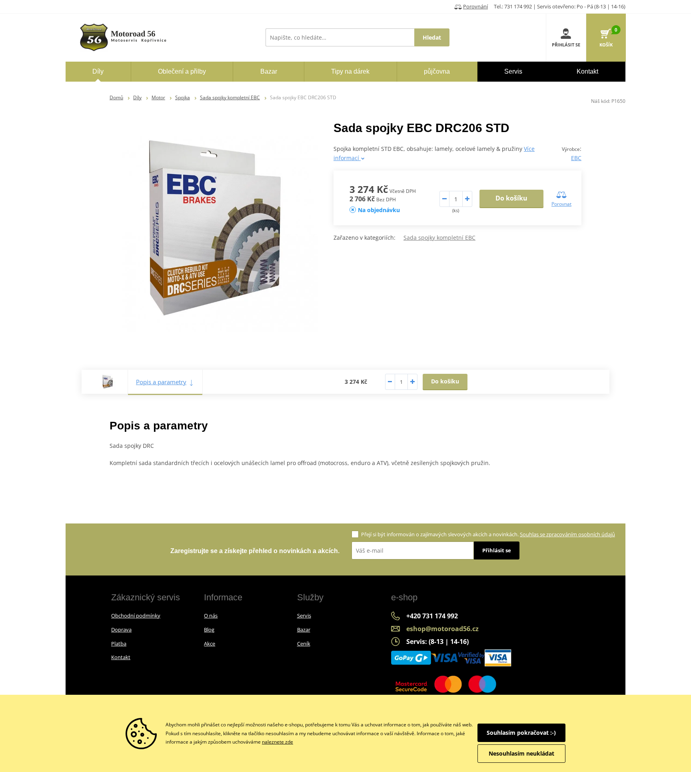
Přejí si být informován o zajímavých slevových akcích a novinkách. (488, 534)
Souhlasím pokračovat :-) (521, 732)
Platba (118, 643)
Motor (158, 97)
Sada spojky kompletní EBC (230, 97)
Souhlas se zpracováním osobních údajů (567, 534)
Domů (116, 97)
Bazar (303, 629)
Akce (209, 643)
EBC (576, 158)
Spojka (182, 97)
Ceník (303, 643)
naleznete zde (277, 741)
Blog (209, 629)
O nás (211, 615)
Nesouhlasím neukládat (521, 753)
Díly (137, 97)
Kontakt (120, 657)
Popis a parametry (161, 382)
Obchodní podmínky (135, 615)
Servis (304, 615)
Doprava (121, 629)
